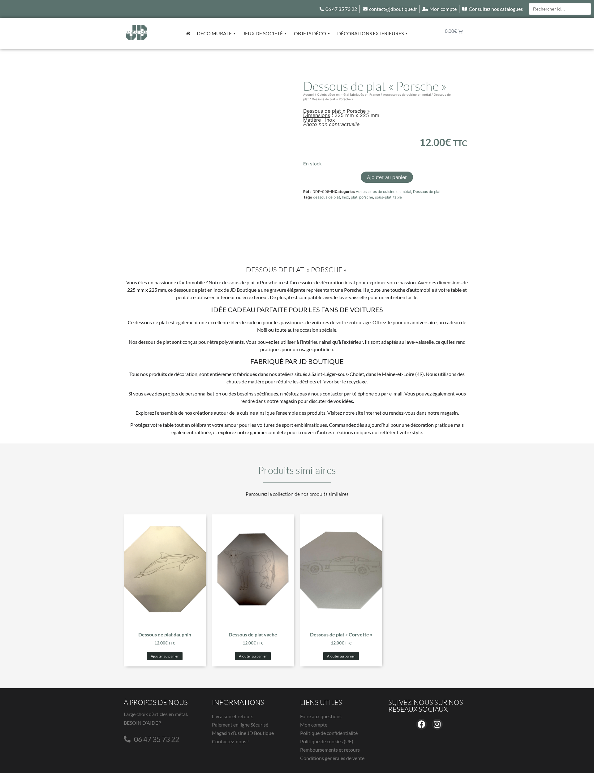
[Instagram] (437, 724)
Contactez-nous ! (230, 741)
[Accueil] (188, 33)
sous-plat (383, 197)
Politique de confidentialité (329, 733)
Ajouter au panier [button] (165, 656)
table (397, 197)
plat (354, 197)
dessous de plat (326, 197)
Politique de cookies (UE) (326, 741)
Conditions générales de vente (332, 758)
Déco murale (214, 33)
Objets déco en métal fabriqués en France (348, 94)
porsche (366, 197)
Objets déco (310, 33)
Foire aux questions (321, 716)
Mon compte (313, 724)
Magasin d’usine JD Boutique (243, 733)
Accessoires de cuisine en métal (407, 94)
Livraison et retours (232, 716)
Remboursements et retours (330, 750)
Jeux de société (263, 33)
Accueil (308, 94)
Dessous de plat (427, 191)
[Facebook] (421, 724)
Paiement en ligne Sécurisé (240, 724)
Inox (345, 197)
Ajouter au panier (387, 177)
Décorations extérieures (370, 33)
